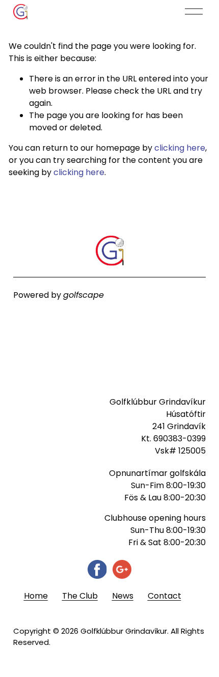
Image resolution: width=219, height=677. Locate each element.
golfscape (83, 295)
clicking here (179, 148)
